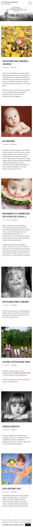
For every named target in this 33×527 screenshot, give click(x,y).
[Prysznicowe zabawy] (16, 282)
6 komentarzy (5, 365)
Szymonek (8, 141)
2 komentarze (5, 305)
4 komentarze (5, 144)
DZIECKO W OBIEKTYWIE (22, 373)
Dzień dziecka (11, 426)
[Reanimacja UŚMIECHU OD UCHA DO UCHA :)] (16, 193)
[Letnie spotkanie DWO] (16, 342)
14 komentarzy (6, 220)
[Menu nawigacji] (30, 3)
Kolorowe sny (11, 488)
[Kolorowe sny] (16, 468)
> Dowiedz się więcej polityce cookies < (13, 524)
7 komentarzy (5, 67)
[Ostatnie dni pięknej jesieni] (16, 41)
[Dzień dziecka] (16, 406)
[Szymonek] (16, 121)
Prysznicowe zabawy (15, 302)
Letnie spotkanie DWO (16, 362)
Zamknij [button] (28, 524)
